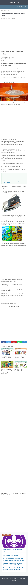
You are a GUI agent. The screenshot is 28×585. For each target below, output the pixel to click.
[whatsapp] (19, 342)
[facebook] (3, 342)
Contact (11, 578)
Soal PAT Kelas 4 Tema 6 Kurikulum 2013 (12, 177)
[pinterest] (13, 342)
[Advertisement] (14, 35)
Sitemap (14, 580)
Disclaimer (16, 578)
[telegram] (24, 342)
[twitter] (8, 342)
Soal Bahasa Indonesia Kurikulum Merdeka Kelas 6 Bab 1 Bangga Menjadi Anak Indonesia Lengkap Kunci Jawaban (13, 569)
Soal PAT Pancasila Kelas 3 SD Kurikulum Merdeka (14, 179)
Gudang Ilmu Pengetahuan (15, 582)
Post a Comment (11, 18)
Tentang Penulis (5, 578)
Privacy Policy (22, 578)
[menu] (3, 6)
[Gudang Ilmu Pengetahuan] (14, 2)
